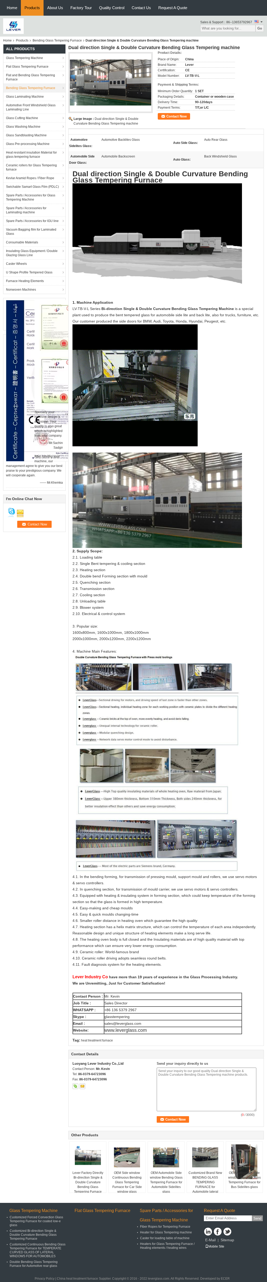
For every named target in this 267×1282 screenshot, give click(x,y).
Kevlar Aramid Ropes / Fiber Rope (30, 178)
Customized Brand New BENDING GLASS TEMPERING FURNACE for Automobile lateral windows (205, 1184)
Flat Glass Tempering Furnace (27, 66)
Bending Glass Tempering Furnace (57, 40)
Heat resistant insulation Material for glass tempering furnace (31, 155)
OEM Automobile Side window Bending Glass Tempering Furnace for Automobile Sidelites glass (166, 1182)
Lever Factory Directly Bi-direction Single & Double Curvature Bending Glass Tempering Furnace (87, 1182)
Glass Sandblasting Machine (26, 135)
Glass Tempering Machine (24, 58)
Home (12, 7)
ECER (225, 1278)
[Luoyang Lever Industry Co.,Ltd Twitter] (227, 1232)
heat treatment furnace (97, 1040)
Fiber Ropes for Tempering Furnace (165, 1226)
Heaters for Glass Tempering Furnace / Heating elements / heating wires (167, 1246)
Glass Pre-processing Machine (28, 144)
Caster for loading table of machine (165, 1238)
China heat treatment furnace (77, 1278)
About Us (55, 7)
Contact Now (176, 116)
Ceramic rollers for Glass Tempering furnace (31, 167)
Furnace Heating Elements (25, 281)
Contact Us (141, 7)
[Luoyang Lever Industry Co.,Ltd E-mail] (82, 1086)
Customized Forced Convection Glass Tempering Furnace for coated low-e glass (36, 1221)
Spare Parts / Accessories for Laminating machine (26, 210)
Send (257, 1218)
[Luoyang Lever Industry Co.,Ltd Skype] (75, 1086)
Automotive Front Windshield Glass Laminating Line (31, 107)
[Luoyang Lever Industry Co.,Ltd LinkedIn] (208, 1232)
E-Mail (210, 1240)
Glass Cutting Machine (22, 118)
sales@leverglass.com (122, 1023)
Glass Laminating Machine (25, 96)
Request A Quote (172, 7)
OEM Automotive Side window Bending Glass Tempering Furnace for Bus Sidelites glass (244, 1180)
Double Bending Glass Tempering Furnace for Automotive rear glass (34, 1264)
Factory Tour (81, 7)
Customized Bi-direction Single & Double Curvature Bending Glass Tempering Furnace (33, 1234)
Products (32, 7)
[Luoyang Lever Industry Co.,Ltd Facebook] (218, 1232)
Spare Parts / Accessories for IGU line (32, 221)
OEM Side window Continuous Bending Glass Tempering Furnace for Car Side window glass (127, 1182)
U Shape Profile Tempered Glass (29, 272)
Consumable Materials (22, 242)
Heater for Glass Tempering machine (166, 1232)
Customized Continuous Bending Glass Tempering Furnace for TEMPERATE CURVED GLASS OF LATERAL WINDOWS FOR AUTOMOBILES (37, 1250)
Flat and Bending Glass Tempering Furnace (30, 77)
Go (259, 28)
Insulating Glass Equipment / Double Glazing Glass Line (32, 253)
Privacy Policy (44, 1278)
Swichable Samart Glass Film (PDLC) (32, 187)
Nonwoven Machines (21, 289)
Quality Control (111, 7)
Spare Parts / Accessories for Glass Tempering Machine (30, 197)
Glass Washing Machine (23, 126)
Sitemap (227, 1240)
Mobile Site (216, 1246)
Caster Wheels (16, 264)
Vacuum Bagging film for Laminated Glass (31, 232)
